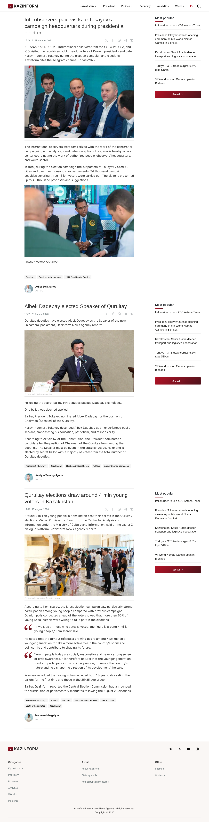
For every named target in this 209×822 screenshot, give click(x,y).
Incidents (13, 800)
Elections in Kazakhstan (50, 277)
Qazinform (42, 686)
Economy (145, 6)
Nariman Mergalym (47, 715)
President (109, 6)
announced (123, 686)
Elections (30, 277)
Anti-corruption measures (95, 781)
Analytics (163, 6)
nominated (69, 416)
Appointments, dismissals (116, 466)
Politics (96, 466)
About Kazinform (90, 768)
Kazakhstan (56, 466)
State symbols (89, 775)
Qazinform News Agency (74, 325)
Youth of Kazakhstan (35, 706)
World (11, 794)
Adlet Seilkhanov (45, 286)
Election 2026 (108, 700)
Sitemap (159, 768)
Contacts (160, 775)
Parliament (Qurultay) (36, 466)
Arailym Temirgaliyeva (49, 475)
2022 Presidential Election (77, 277)
